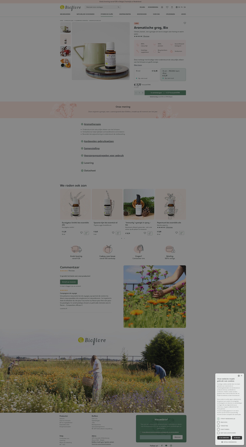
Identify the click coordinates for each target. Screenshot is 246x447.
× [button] (241, 375)
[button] (229, 442)
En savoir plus (237, 414)
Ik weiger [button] (237, 438)
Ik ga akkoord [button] (224, 438)
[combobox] (239, 376)
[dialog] (229, 409)
